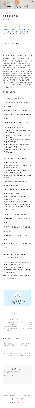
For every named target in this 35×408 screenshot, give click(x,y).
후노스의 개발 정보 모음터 (18, 6)
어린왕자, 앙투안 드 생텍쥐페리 (9, 326)
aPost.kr (18, 402)
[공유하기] (8, 313)
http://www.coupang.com (11, 27)
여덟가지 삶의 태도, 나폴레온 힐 (9, 324)
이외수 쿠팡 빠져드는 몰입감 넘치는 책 (17, 29)
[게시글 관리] (10, 313)
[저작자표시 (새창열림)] (19, 313)
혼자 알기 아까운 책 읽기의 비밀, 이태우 (11, 330)
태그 (22, 399)
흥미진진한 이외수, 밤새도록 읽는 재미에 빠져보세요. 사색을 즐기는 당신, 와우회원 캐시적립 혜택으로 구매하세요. (17, 33)
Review (4, 319)
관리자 (24, 395)
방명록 (17, 399)
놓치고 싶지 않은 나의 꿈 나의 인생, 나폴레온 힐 (13, 328)
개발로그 (18, 395)
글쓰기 (30, 395)
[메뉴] (2, 2)
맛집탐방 (12, 395)
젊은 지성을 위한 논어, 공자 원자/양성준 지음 (12, 322)
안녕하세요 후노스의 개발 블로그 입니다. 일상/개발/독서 (13, 372)
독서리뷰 (9, 319)
